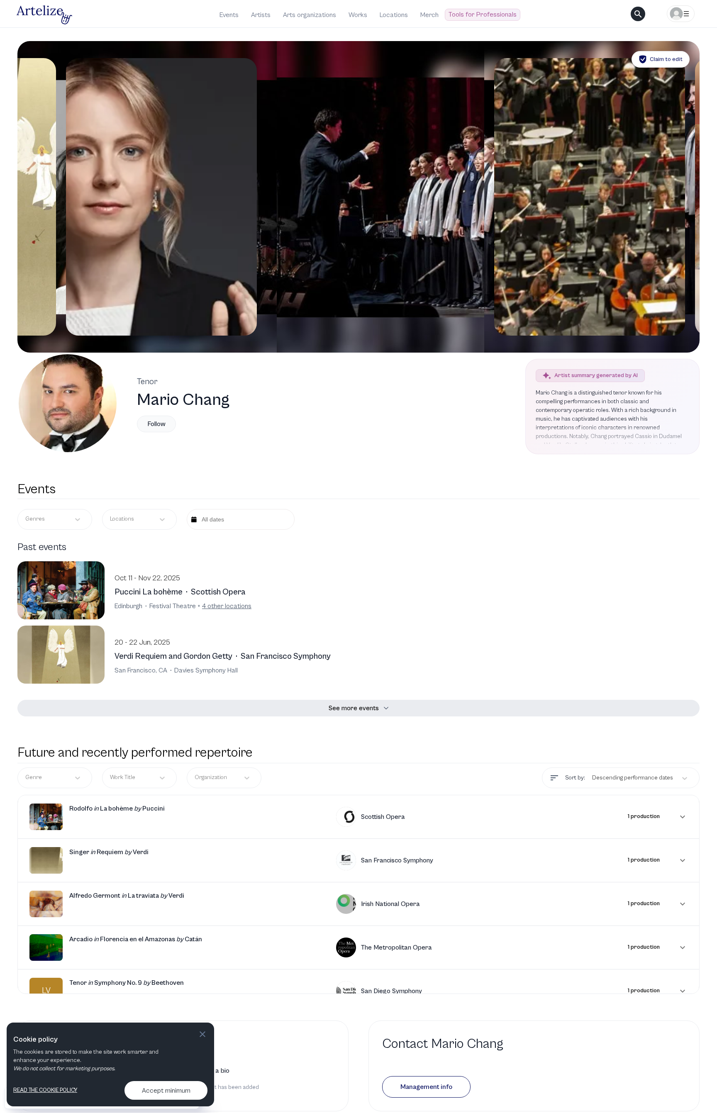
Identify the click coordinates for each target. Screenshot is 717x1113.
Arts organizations (309, 15)
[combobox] (110, 519)
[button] (358, 816)
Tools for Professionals (483, 14)
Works (358, 15)
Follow (156, 424)
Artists (261, 15)
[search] (638, 14)
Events (229, 15)
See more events (354, 708)
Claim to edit (666, 59)
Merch (429, 15)
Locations (394, 15)
